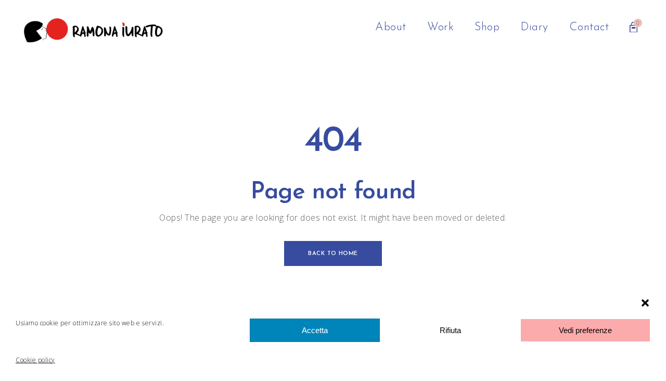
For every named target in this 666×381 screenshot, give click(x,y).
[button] (645, 303)
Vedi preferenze (585, 330)
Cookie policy (35, 359)
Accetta (315, 330)
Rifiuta (450, 330)
